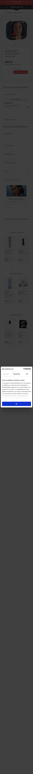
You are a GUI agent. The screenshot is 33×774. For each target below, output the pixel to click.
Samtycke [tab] (6, 374)
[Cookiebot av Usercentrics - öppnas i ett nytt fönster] (23, 369)
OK (16, 404)
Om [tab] (27, 374)
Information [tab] (16, 374)
